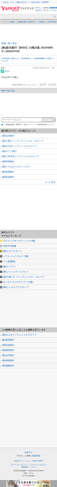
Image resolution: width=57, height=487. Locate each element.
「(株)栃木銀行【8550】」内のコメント (19, 125)
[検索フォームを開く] (54, 16)
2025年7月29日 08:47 (41, 68)
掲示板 (41, 22)
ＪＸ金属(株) (9, 261)
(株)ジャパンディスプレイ (16, 271)
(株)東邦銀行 (8, 350)
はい (42, 85)
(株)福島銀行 (8, 365)
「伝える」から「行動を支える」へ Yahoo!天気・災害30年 (25, 2)
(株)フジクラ (9, 266)
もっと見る (50, 182)
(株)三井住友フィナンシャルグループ (20, 156)
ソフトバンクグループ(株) (16, 256)
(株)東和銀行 (8, 360)
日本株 (12, 22)
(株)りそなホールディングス (16, 166)
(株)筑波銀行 (8, 177)
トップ (3, 22)
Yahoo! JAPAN (37, 461)
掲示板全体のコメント (46, 125)
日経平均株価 (9, 246)
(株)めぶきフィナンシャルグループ (19, 335)
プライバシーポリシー (19, 465)
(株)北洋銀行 (8, 136)
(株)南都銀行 (8, 172)
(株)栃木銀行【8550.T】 (27, 22)
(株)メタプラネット (12, 251)
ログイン (39, 10)
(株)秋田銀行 (8, 161)
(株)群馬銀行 (8, 340)
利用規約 (24, 467)
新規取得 (53, 8)
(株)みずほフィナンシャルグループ (19, 146)
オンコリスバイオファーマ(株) (18, 282)
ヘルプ (33, 467)
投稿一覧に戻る (9, 43)
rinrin (7, 71)
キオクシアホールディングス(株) (19, 241)
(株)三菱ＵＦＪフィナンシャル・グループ (22, 141)
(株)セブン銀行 (9, 151)
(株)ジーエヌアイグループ (16, 287)
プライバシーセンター (38, 465)
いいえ (52, 85)
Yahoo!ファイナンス (21, 461)
